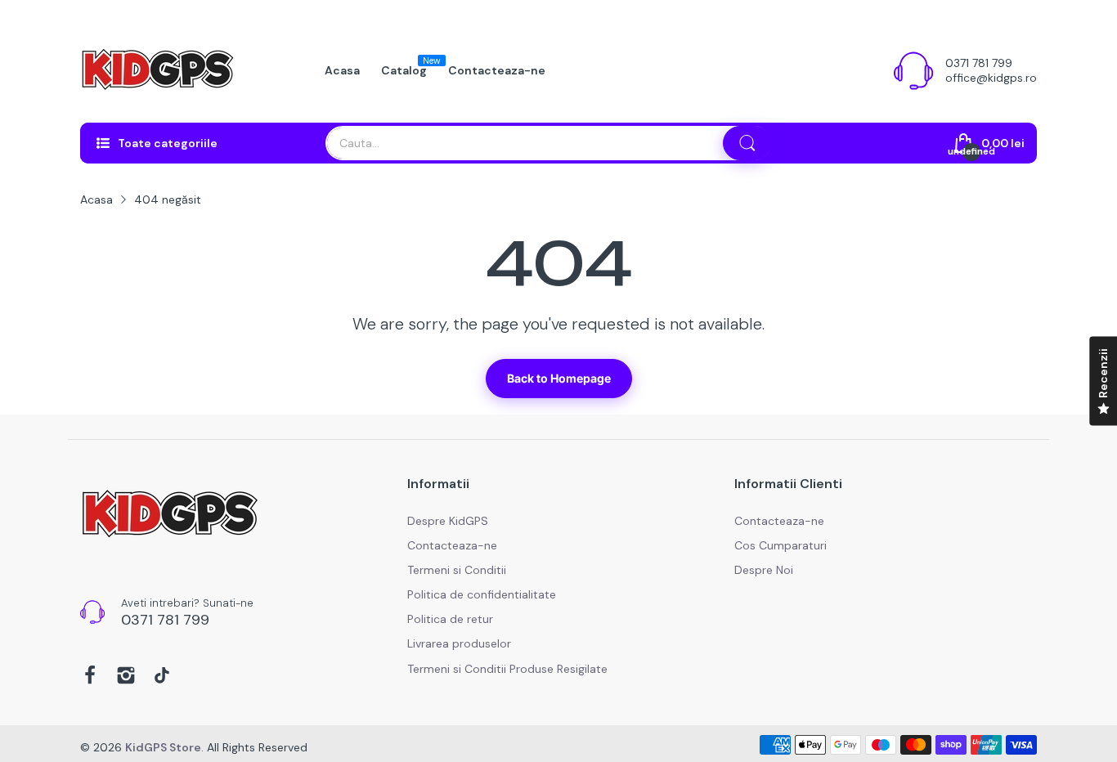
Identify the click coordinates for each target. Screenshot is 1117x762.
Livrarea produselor (459, 643)
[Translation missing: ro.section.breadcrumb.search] (747, 143)
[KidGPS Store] (158, 70)
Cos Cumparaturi (780, 545)
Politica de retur (450, 619)
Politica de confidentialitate (481, 594)
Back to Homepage (559, 378)
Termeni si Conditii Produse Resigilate (507, 668)
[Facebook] (90, 677)
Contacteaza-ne (452, 545)
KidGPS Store (163, 747)
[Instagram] (126, 677)
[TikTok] (162, 677)
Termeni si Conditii (456, 570)
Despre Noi (763, 570)
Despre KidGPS (447, 520)
